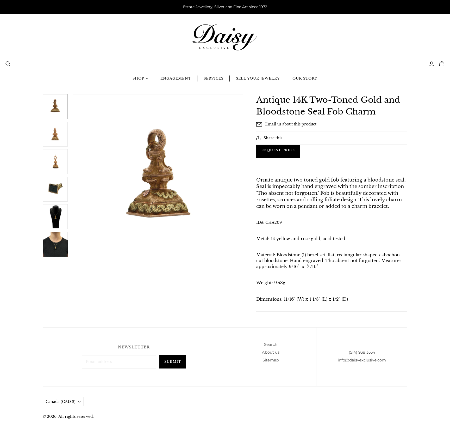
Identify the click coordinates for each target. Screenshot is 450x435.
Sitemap (270, 360)
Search (270, 344)
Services (213, 78)
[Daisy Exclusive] (225, 37)
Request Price (278, 150)
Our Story (304, 78)
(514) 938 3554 (362, 352)
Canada (61, 401)
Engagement (175, 78)
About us (270, 352)
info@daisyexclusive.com (362, 360)
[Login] (431, 64)
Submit (172, 361)
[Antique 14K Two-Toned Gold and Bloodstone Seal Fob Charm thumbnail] (55, 244)
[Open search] (8, 64)
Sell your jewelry (258, 78)
